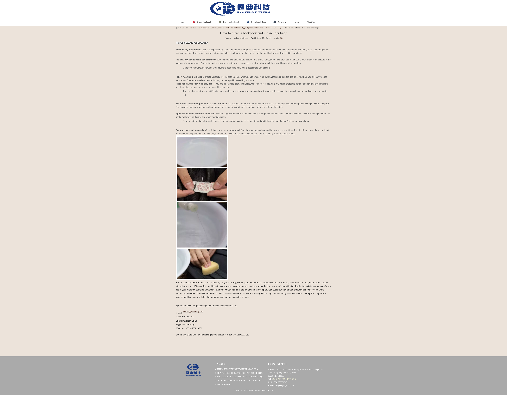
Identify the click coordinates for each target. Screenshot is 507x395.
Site (281, 38)
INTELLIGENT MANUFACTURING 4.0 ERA (237, 369)
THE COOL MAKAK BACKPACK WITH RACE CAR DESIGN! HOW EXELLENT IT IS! (257, 380)
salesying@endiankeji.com (193, 312)
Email (270, 385)
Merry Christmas (224, 384)
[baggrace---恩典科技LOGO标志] (239, 9)
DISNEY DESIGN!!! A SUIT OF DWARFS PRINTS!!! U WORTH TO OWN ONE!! (253, 373)
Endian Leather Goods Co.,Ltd (260, 390)
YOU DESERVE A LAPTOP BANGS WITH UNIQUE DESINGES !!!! (248, 377)
